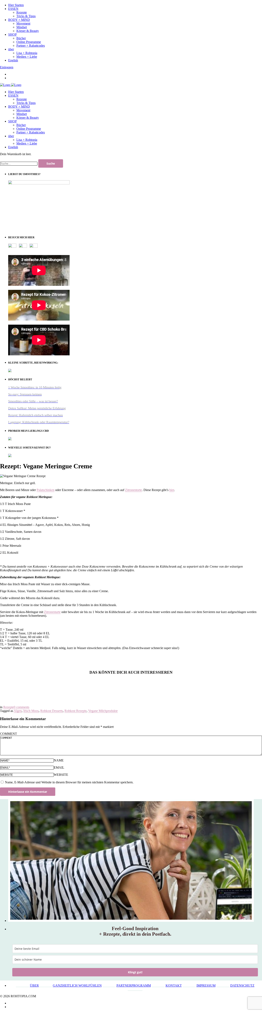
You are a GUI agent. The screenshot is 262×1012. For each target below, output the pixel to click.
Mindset (21, 114)
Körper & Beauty (27, 117)
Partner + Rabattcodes (30, 132)
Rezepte (21, 99)
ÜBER (34, 985)
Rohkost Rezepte (75, 711)
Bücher (21, 125)
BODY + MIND (19, 106)
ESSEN (13, 95)
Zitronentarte (52, 612)
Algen (18, 711)
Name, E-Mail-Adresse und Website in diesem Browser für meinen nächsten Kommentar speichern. (69, 782)
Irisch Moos (31, 711)
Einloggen (6, 67)
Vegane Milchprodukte (103, 711)
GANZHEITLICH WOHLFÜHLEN (77, 985)
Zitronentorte (133, 490)
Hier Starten (16, 92)
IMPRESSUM (206, 985)
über (11, 136)
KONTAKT (174, 985)
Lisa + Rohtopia (26, 139)
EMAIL (59, 767)
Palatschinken (45, 490)
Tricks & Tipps (26, 103)
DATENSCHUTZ (242, 985)
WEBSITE (61, 774)
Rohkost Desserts (51, 711)
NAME (59, 760)
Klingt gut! (135, 972)
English (13, 147)
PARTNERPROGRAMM (133, 985)
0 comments (21, 707)
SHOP (12, 121)
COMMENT (8, 733)
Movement (23, 110)
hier (171, 490)
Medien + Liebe (26, 143)
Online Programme (28, 128)
